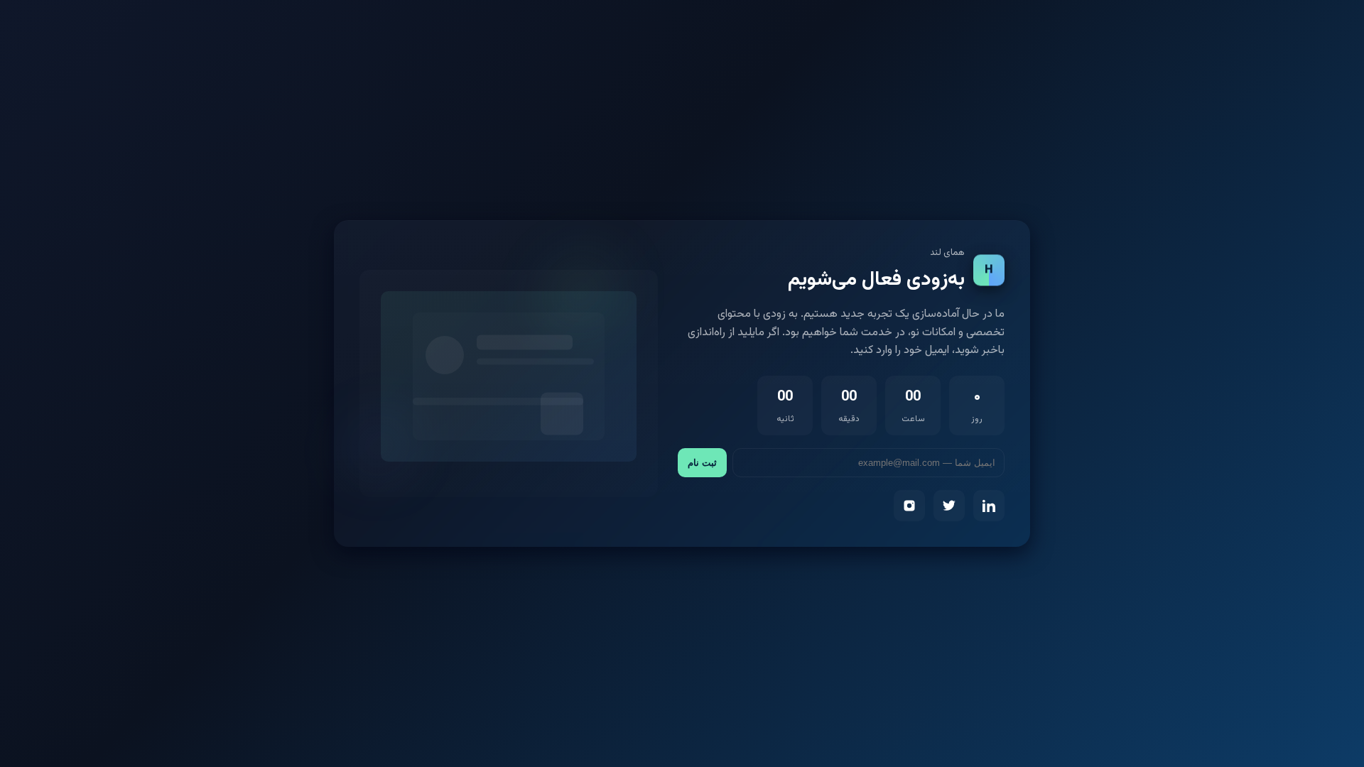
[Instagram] (909, 505)
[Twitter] (949, 505)
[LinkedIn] (989, 505)
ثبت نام (702, 462)
